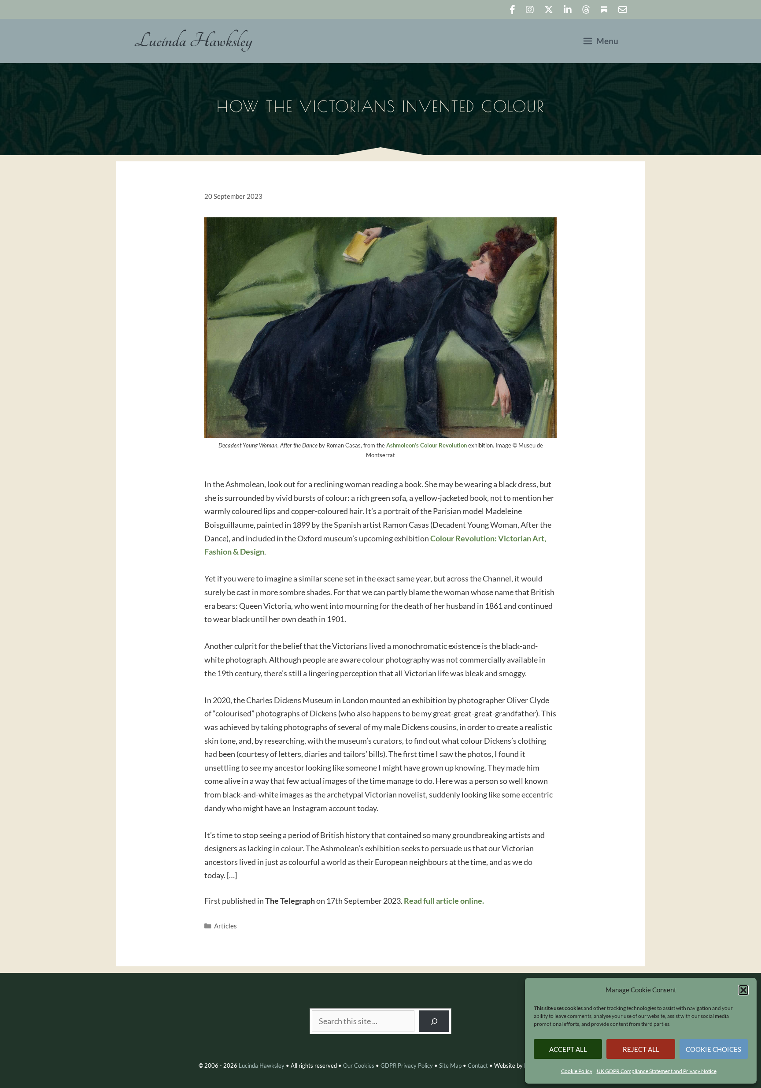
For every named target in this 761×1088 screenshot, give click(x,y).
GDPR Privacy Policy (406, 1065)
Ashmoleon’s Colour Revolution (426, 445)
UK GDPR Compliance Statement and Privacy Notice (657, 1071)
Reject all (641, 1049)
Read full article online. (444, 900)
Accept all (568, 1049)
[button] (743, 990)
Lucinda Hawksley (193, 41)
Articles (225, 926)
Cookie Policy (576, 1071)
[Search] (434, 1021)
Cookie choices (713, 1049)
